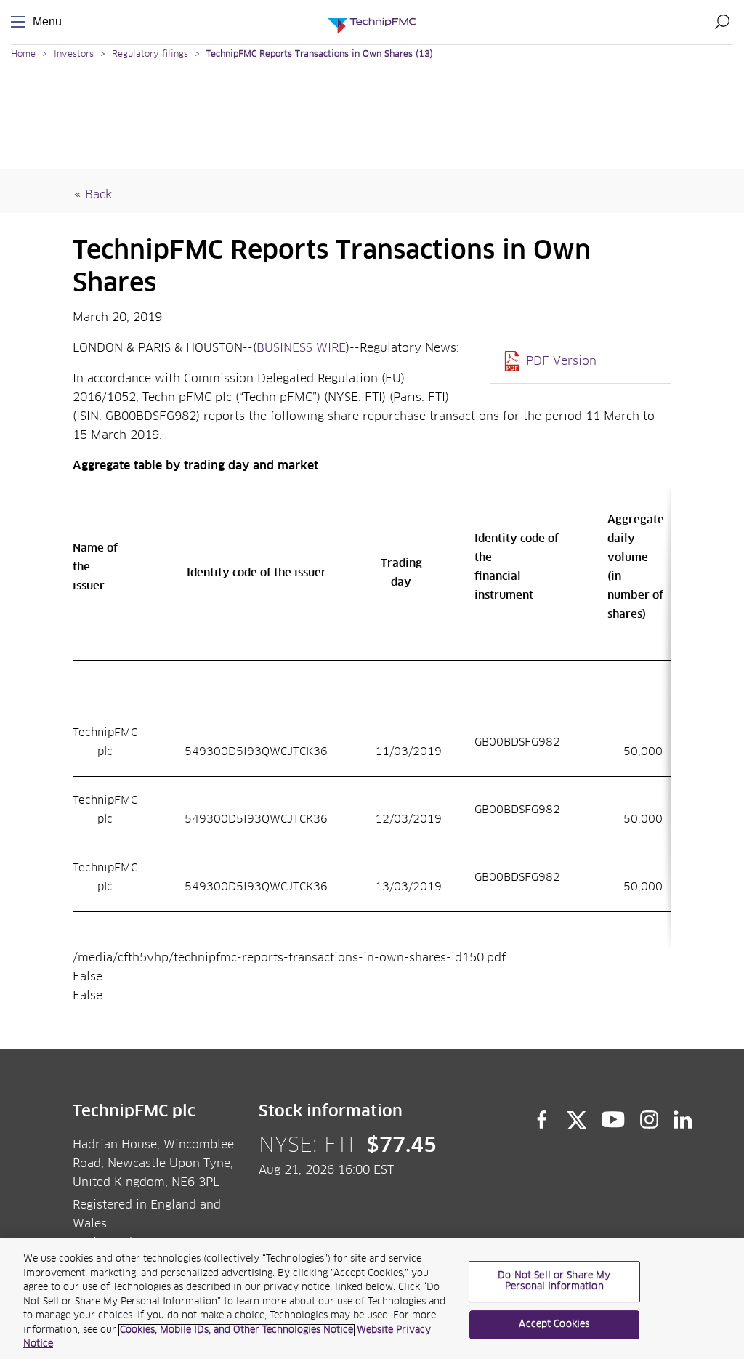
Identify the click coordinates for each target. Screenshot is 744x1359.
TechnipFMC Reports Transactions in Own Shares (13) (319, 54)
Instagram (649, 1119)
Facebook (542, 1119)
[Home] (372, 22)
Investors (74, 54)
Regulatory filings (150, 54)
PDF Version (561, 361)
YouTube (614, 1119)
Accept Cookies (554, 1324)
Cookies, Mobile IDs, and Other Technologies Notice (236, 1330)
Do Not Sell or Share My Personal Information (554, 1281)
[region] (372, 1298)
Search (722, 22)
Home (23, 54)
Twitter (577, 1119)
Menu (21, 22)
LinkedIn (683, 1119)
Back (98, 195)
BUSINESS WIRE (301, 348)
